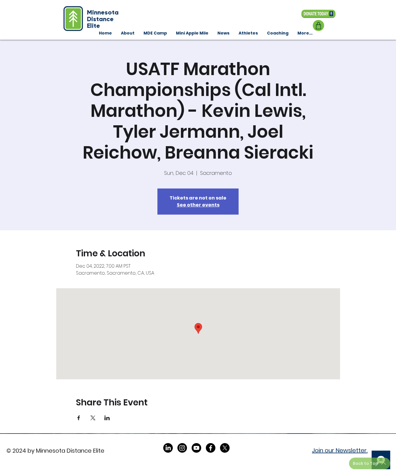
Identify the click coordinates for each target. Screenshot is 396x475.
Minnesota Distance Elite (103, 19)
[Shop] (318, 25)
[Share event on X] (93, 418)
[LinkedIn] (168, 448)
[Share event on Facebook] (78, 418)
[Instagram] (182, 448)
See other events (198, 205)
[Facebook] (210, 448)
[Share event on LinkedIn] (107, 418)
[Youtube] (196, 448)
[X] (225, 448)
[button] (277, 33)
